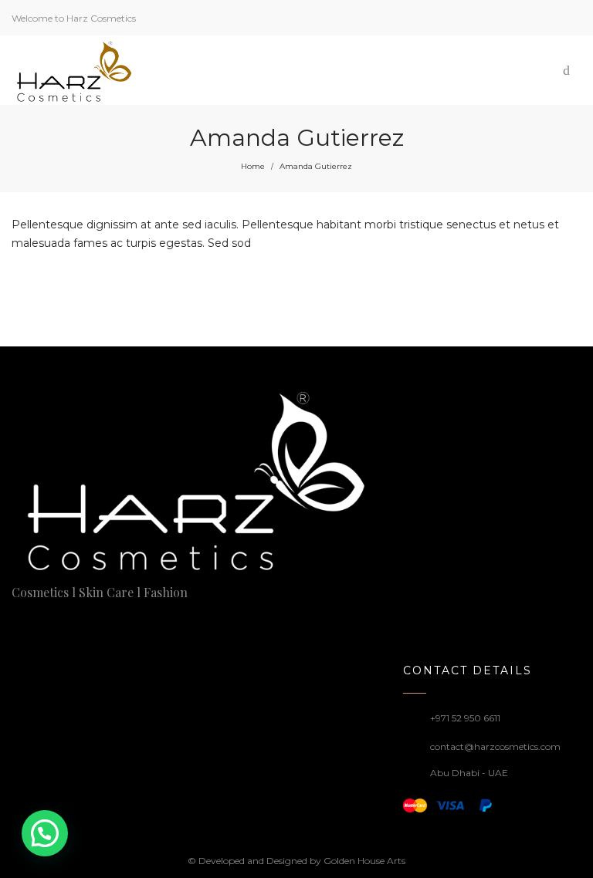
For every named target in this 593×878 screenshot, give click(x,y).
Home (253, 166)
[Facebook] (17, 623)
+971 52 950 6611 (465, 718)
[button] (45, 833)
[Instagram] (43, 623)
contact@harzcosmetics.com (495, 746)
